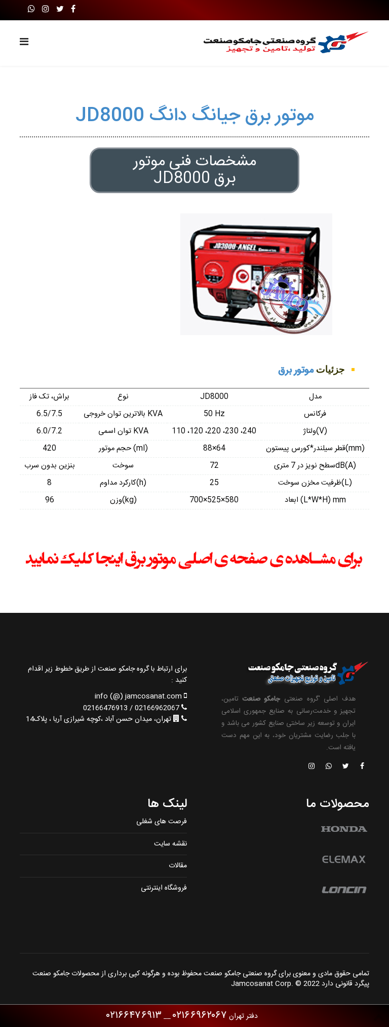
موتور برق (296, 370)
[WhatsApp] (31, 10)
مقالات (178, 865)
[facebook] (73, 10)
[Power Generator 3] (194, 560)
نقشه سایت (170, 844)
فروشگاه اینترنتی (164, 888)
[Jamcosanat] (361, 767)
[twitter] (60, 10)
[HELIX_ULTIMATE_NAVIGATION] (24, 43)
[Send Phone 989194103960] (329, 767)
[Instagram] (45, 10)
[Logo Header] (281, 43)
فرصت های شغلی (161, 821)
